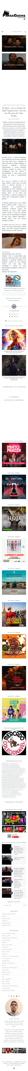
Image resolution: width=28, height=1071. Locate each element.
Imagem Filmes (6, 918)
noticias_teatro (7, 789)
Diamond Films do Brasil (9, 913)
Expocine (4, 953)
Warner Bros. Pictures (8, 990)
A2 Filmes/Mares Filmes (8, 933)
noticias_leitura (18, 781)
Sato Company (6, 974)
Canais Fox (5, 947)
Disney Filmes (6, 951)
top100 (13, 796)
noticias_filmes (18, 320)
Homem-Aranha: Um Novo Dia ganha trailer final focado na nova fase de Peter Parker (19, 872)
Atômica (4, 942)
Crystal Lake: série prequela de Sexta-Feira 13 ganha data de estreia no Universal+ (19, 894)
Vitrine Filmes (6, 925)
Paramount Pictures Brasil (9, 967)
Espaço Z (4, 916)
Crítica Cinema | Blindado (19, 858)
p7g (10, 791)
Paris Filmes (5, 969)
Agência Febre (6, 935)
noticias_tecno (18, 789)
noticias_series (7, 786)
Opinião (5, 791)
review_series (17, 794)
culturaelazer (7, 766)
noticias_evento (7, 779)
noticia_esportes (19, 771)
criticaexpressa (13, 763)
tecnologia (6, 796)
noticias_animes (14, 776)
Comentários (14, 119)
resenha (15, 791)
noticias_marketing (8, 784)
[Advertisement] (14, 85)
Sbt (3, 976)
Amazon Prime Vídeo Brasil (9, 937)
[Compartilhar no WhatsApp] (17, 316)
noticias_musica (20, 784)
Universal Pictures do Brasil (10, 985)
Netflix (4, 965)
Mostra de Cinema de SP (8, 963)
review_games (7, 794)
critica (5, 763)
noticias (10, 320)
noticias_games (7, 781)
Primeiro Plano (6, 972)
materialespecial (8, 771)
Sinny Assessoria (6, 979)
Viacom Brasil (6, 988)
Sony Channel (6, 981)
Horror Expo (5, 960)
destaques (16, 766)
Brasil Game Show (7, 944)
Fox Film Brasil (6, 958)
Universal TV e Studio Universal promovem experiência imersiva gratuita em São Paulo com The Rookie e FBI (19, 886)
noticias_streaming (18, 786)
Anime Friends (6, 940)
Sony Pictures (6, 983)
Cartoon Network (7, 949)
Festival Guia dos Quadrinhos (10, 956)
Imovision (4, 920)
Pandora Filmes (6, 923)
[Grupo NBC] (14, 1053)
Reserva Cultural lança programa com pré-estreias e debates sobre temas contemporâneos (19, 852)
